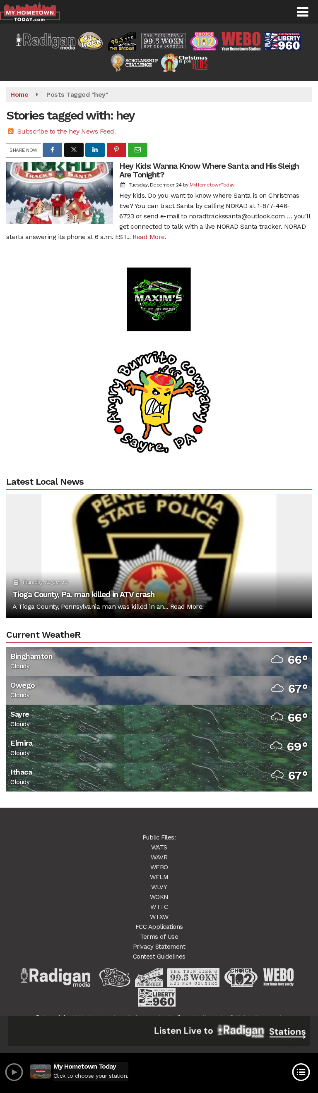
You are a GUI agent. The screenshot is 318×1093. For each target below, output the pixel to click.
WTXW (159, 917)
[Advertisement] (159, 283)
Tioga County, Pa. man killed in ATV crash (83, 594)
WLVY (159, 887)
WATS (159, 847)
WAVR (159, 857)
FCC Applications (159, 926)
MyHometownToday (212, 185)
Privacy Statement (159, 946)
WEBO (159, 867)
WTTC (159, 907)
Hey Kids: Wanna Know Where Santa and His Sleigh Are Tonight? (209, 170)
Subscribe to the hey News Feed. (66, 131)
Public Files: (159, 837)
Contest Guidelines (159, 956)
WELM (159, 877)
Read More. (149, 237)
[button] (302, 12)
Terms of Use (159, 936)
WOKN (159, 897)
